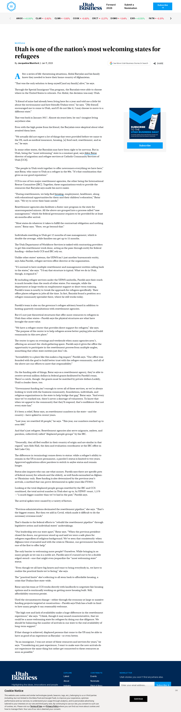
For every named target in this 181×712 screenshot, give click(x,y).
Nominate (94, 681)
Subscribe (163, 5)
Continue (138, 699)
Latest (66, 676)
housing (59, 194)
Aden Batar (90, 153)
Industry (67, 685)
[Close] (176, 691)
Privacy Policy (52, 706)
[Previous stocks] (10, 18)
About (66, 681)
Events (93, 676)
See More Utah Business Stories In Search (130, 63)
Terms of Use (36, 706)
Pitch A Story (96, 685)
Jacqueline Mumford (28, 63)
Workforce (20, 43)
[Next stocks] (170, 18)
